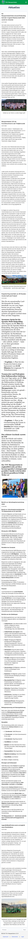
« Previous (4, 929)
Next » (24, 929)
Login (22, 936)
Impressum (5, 936)
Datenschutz (15, 936)
